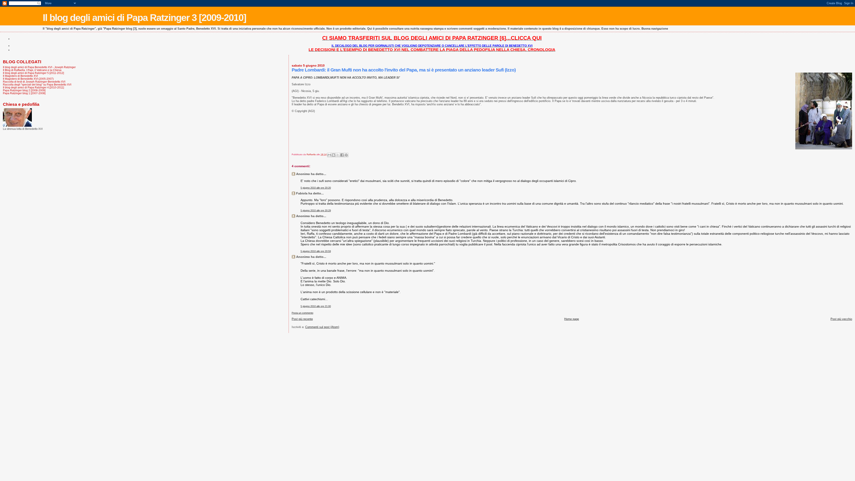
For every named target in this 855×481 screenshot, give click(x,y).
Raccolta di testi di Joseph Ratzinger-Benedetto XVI (34, 81)
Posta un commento (302, 313)
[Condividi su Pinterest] (346, 155)
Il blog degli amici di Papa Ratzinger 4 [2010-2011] (33, 87)
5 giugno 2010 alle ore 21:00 (316, 306)
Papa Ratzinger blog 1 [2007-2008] (24, 93)
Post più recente (302, 319)
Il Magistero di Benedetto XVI (20, 75)
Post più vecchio (841, 319)
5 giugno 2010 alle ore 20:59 (316, 251)
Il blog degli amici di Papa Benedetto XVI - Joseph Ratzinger (39, 67)
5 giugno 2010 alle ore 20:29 (316, 210)
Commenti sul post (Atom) (322, 327)
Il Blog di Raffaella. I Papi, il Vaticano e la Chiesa (32, 70)
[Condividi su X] (338, 155)
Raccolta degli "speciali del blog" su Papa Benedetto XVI (37, 84)
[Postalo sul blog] (333, 155)
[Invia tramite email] (329, 155)
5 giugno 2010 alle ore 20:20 (316, 187)
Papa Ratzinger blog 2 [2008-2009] (24, 90)
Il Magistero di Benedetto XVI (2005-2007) (28, 78)
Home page (571, 319)
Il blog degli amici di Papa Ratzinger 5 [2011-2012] (33, 72)
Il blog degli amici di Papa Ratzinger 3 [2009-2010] (144, 17)
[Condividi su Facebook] (342, 155)
